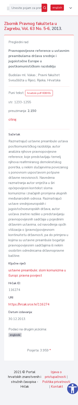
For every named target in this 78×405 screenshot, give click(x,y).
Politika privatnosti (56, 382)
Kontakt (57, 386)
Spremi (42, 399)
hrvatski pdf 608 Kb (39, 93)
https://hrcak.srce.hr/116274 (28, 304)
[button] (69, 8)
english (57, 7)
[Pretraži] (44, 8)
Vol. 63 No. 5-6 (36, 28)
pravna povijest (30, 275)
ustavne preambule (22, 270)
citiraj (12, 119)
